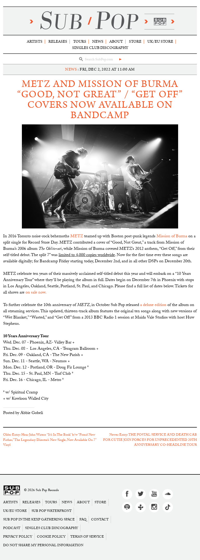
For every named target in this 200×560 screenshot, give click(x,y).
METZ (76, 236)
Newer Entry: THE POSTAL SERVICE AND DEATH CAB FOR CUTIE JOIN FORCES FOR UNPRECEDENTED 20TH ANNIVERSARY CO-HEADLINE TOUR (150, 440)
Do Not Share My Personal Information (43, 545)
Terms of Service (87, 536)
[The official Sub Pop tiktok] (167, 507)
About (116, 41)
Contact (100, 519)
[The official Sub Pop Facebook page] (127, 494)
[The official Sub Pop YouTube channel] (154, 494)
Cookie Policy (51, 536)
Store (135, 41)
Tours (79, 41)
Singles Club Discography (100, 47)
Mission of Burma (172, 236)
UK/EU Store (160, 41)
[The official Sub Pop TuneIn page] (140, 507)
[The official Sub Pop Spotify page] (127, 507)
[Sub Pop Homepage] (11, 490)
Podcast (11, 528)
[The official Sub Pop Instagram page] (154, 507)
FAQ (82, 519)
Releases (57, 41)
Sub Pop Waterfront (52, 511)
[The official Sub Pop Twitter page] (140, 494)
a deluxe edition (153, 305)
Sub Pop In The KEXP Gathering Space (39, 519)
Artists (34, 41)
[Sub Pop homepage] (100, 21)
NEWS (71, 69)
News (97, 41)
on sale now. (36, 292)
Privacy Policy (17, 536)
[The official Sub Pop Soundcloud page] (167, 494)
